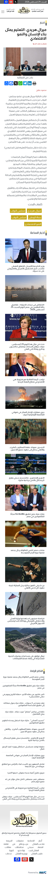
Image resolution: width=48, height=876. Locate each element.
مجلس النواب (17, 210)
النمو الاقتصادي (33, 224)
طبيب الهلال (36, 853)
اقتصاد (40, 847)
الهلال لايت (34, 850)
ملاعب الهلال (38, 844)
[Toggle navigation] (3, 12)
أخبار (42, 23)
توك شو (21, 850)
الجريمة (9, 841)
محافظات (19, 847)
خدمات (9, 853)
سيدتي (31, 847)
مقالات (8, 847)
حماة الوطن (35, 217)
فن (13, 844)
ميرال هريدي (34, 210)
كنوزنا (11, 850)
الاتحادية (30, 841)
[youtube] (11, 2)
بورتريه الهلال (21, 853)
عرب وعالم (23, 844)
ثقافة (6, 844)
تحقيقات (20, 841)
